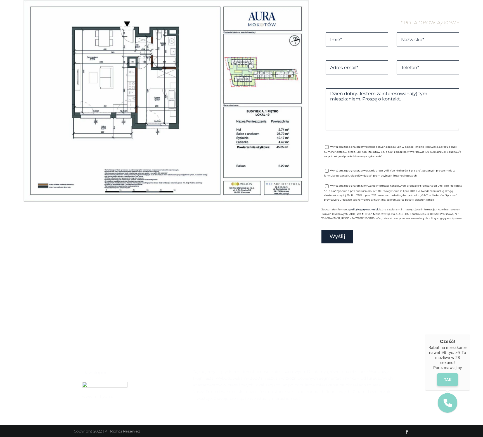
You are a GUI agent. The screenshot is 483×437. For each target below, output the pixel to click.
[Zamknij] (470, 334)
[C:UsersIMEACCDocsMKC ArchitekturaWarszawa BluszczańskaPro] (166, 200)
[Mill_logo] (104, 384)
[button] (447, 403)
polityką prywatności (363, 209)
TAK (447, 379)
